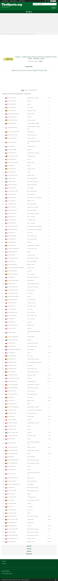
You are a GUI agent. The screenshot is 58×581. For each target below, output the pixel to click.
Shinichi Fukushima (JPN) (13, 226)
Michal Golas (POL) (11, 343)
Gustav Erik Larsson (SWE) (13, 339)
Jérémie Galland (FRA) (12, 516)
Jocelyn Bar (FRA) (11, 146)
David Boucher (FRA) (12, 213)
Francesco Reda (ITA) (12, 509)
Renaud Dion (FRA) (11, 216)
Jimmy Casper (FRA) (12, 97)
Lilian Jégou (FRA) (11, 200)
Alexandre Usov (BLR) (12, 413)
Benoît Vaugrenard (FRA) (12, 299)
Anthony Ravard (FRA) (12, 104)
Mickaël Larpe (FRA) (12, 332)
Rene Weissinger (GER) (12, 138)
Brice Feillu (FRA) (11, 438)
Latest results (22, 1)
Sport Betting (5, 1)
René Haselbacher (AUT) (12, 538)
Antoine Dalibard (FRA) (12, 264)
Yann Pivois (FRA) (11, 400)
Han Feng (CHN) (11, 397)
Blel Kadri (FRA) (11, 456)
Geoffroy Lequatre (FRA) (12, 251)
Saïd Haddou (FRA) (11, 178)
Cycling (8, 33)
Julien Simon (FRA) (11, 532)
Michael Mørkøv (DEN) (12, 116)
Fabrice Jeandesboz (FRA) (13, 535)
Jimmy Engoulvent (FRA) (13, 258)
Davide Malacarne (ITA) (12, 525)
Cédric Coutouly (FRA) (12, 490)
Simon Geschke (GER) (12, 355)
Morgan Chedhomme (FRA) (13, 296)
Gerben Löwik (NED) (12, 207)
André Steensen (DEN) (12, 242)
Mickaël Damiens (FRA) (12, 229)
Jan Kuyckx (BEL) (11, 416)
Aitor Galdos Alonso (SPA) (13, 162)
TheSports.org (6, 4)
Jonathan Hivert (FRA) (12, 365)
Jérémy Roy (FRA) (11, 254)
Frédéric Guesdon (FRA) (12, 381)
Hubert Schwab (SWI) (12, 419)
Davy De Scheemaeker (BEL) (13, 406)
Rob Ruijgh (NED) (11, 277)
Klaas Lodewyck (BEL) (12, 123)
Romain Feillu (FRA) (12, 100)
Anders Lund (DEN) (11, 328)
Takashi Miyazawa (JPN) (12, 127)
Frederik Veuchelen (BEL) (13, 387)
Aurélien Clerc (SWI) (12, 194)
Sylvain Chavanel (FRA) (12, 270)
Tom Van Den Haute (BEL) (13, 384)
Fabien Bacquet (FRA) (12, 159)
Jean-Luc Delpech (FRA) (12, 175)
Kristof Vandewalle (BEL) (12, 463)
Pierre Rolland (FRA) (12, 481)
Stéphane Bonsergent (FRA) (13, 113)
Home (4, 33)
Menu (30, 12)
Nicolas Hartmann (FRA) (12, 477)
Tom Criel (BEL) (11, 500)
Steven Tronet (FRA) (12, 473)
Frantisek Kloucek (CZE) (12, 435)
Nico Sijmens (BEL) (11, 346)
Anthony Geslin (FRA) (12, 219)
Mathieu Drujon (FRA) (12, 187)
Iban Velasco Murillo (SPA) (13, 290)
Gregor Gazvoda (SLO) (12, 197)
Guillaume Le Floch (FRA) (13, 191)
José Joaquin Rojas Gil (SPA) (13, 131)
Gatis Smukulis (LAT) (12, 390)
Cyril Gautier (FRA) (11, 261)
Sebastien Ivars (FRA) (12, 362)
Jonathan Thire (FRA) (12, 513)
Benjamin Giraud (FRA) (12, 184)
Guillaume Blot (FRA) (12, 235)
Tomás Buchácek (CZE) (12, 374)
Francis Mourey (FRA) (12, 497)
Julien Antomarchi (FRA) (12, 293)
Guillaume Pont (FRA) (12, 410)
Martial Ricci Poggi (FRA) (12, 422)
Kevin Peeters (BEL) (11, 245)
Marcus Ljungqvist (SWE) (13, 432)
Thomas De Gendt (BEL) (12, 450)
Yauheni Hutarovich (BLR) (13, 156)
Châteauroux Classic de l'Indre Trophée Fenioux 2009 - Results (24, 33)
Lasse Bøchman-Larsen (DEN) (13, 378)
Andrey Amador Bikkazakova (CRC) (14, 349)
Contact (4, 563)
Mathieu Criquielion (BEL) (13, 519)
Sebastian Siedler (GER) (12, 120)
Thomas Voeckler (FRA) (12, 394)
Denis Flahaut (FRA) (12, 152)
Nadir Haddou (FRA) (12, 172)
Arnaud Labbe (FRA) (12, 239)
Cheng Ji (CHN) (11, 506)
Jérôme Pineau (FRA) (12, 426)
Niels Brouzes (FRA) (12, 466)
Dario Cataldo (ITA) (11, 321)
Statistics (29, 546)
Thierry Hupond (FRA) (12, 309)
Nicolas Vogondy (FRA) (12, 403)
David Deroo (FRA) (11, 232)
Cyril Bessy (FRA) (11, 487)
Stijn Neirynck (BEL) (12, 359)
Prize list (29, 551)
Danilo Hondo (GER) (12, 110)
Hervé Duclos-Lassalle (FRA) (13, 248)
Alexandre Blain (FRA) (12, 368)
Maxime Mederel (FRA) (12, 469)
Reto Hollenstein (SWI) (12, 302)
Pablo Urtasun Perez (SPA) (13, 336)
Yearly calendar (13, 1)
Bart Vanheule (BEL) (12, 371)
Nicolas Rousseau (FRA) (12, 312)
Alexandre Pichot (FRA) (12, 210)
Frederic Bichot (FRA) (12, 429)
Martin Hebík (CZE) (11, 306)
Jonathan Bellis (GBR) (12, 149)
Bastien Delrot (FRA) (12, 443)
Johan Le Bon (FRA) (12, 541)
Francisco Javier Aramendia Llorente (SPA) (16, 267)
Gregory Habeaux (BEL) (12, 522)
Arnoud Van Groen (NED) (12, 286)
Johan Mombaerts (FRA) (12, 453)
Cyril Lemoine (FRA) (12, 107)
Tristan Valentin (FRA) (12, 315)
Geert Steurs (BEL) (11, 283)
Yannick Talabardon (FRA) (13, 528)
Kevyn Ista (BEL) (11, 165)
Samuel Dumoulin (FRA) (12, 134)
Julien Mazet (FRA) (11, 352)
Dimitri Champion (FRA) (12, 325)
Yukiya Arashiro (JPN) (12, 203)
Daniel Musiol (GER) (12, 168)
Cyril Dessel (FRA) (11, 318)
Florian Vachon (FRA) (12, 142)
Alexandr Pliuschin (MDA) (13, 274)
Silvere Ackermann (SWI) (12, 447)
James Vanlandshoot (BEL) (13, 280)
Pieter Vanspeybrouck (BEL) (13, 459)
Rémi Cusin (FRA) (11, 493)
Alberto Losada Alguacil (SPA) (13, 484)
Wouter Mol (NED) (11, 181)
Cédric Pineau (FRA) (12, 223)
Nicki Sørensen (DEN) (12, 503)
